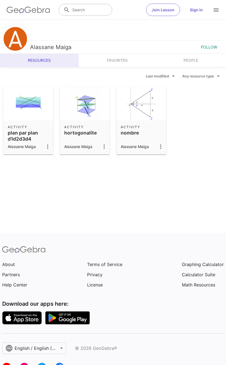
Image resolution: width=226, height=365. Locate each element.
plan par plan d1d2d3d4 (23, 136)
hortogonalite (80, 133)
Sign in (196, 9)
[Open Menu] (216, 10)
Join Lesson (163, 9)
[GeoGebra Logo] (28, 10)
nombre (130, 133)
